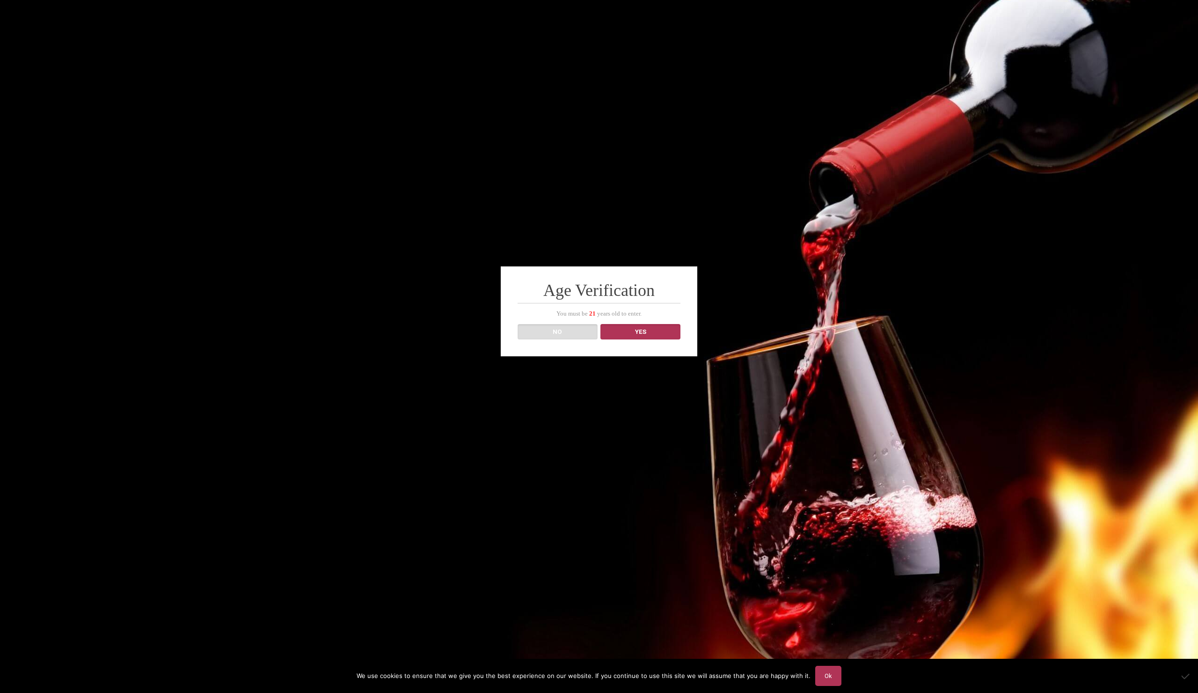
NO (557, 331)
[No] (1186, 676)
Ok (828, 675)
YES (640, 331)
